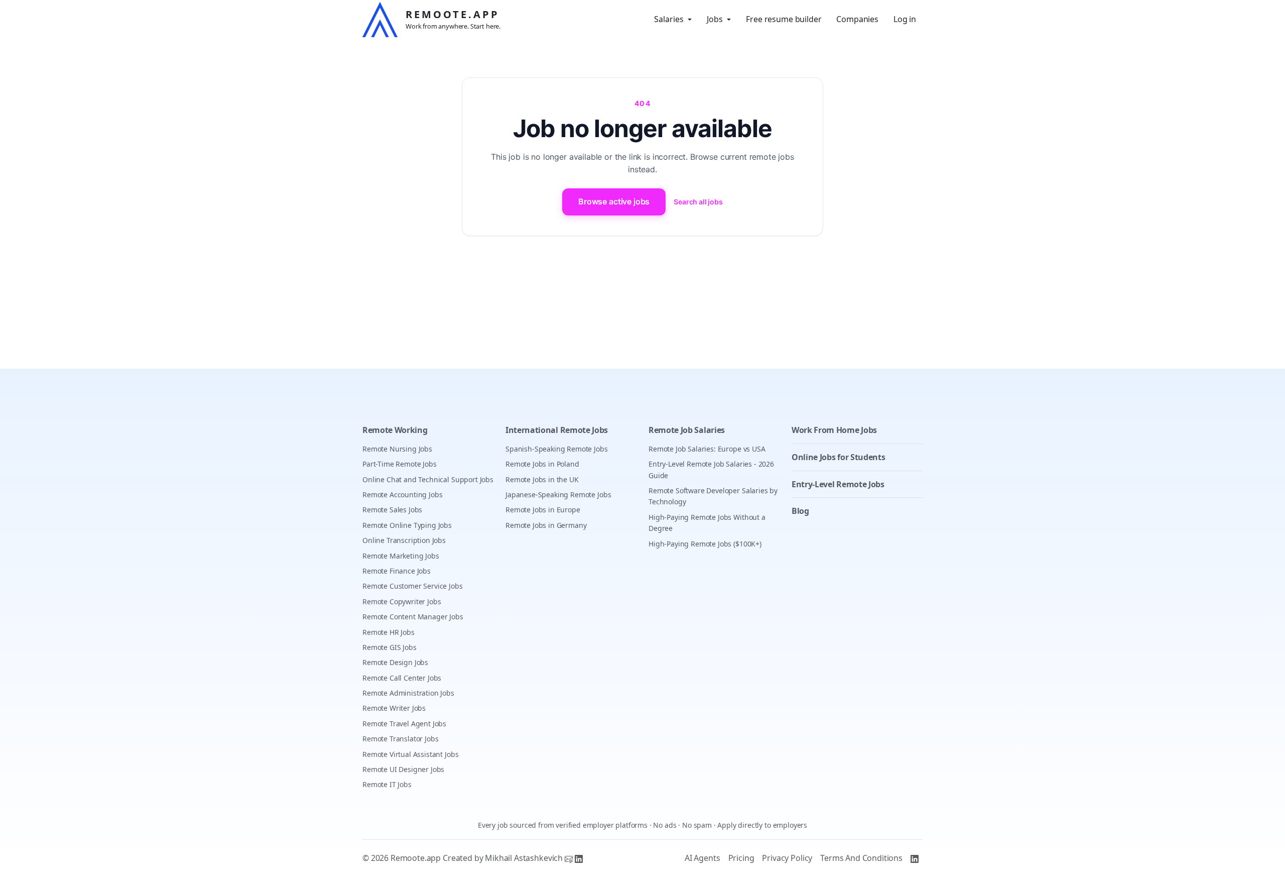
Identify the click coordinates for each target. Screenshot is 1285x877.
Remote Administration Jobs (408, 693)
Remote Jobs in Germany (545, 525)
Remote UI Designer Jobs (403, 769)
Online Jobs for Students (838, 457)
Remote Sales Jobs (392, 509)
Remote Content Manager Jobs (412, 616)
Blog (800, 510)
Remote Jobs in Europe (542, 509)
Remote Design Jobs (395, 662)
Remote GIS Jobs (389, 647)
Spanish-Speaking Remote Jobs (556, 449)
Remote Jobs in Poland (542, 464)
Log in (904, 19)
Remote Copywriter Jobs (401, 601)
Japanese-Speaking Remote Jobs (558, 494)
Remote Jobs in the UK (542, 479)
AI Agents (702, 857)
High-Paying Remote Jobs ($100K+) (705, 544)
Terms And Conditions (861, 857)
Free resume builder (783, 19)
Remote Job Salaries (687, 429)
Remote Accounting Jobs (402, 494)
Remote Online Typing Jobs (407, 525)
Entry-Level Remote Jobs (838, 484)
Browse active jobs (614, 201)
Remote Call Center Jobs (401, 678)
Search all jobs (698, 201)
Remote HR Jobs (388, 632)
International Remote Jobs (556, 429)
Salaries (669, 19)
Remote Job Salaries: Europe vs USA (707, 449)
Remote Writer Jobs (394, 708)
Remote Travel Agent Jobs (404, 723)
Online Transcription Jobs (404, 540)
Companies (857, 19)
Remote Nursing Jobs (397, 449)
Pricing (741, 857)
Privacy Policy (787, 857)
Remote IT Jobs (387, 784)
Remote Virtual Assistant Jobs (410, 754)
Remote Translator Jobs (400, 738)
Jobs (715, 19)
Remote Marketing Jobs (400, 556)
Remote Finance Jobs (396, 571)
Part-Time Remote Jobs (399, 464)
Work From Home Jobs (834, 429)
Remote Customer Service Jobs (412, 586)
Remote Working (395, 429)
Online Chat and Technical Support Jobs (427, 479)
